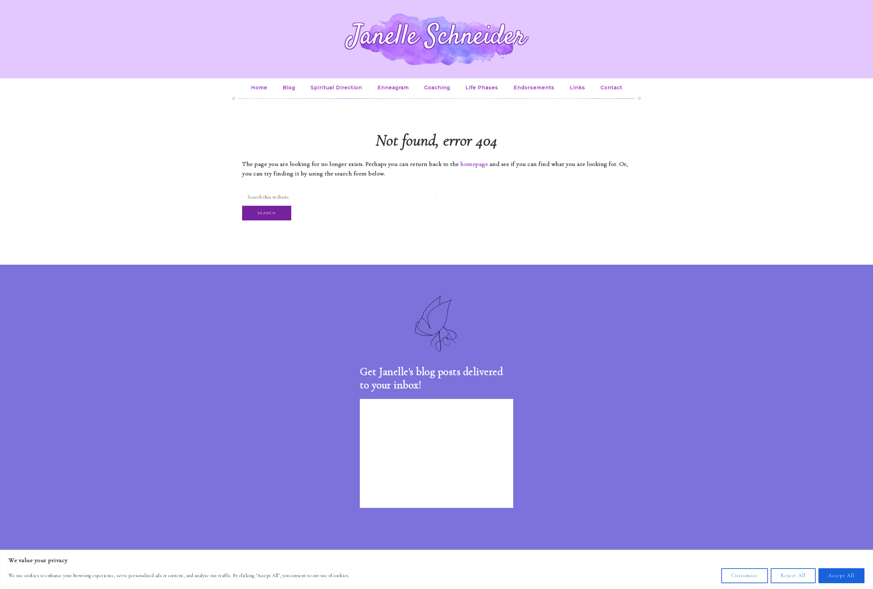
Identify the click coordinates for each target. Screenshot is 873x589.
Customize (744, 575)
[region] (436, 569)
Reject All (793, 575)
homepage (474, 164)
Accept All (841, 575)
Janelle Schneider (436, 37)
